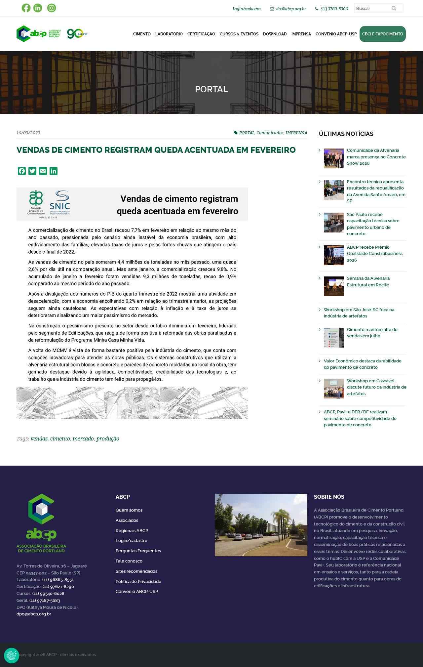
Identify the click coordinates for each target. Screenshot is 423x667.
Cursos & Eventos (239, 34)
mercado (83, 438)
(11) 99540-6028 (48, 593)
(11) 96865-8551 (58, 579)
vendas (39, 438)
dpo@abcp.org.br (34, 613)
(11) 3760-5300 (334, 9)
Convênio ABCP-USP (336, 34)
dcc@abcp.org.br (291, 9)
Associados (127, 520)
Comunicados (270, 133)
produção (107, 438)
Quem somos (129, 510)
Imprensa (301, 34)
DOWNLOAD (275, 34)
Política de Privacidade (138, 581)
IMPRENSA (296, 133)
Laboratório (169, 34)
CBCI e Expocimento (382, 34)
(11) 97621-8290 (58, 586)
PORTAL (246, 133)
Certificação (201, 34)
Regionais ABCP (132, 530)
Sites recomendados (136, 571)
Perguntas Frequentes (138, 550)
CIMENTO (142, 34)
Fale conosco (129, 561)
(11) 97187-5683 (44, 600)
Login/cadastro (247, 9)
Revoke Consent (11, 655)
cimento (60, 438)
